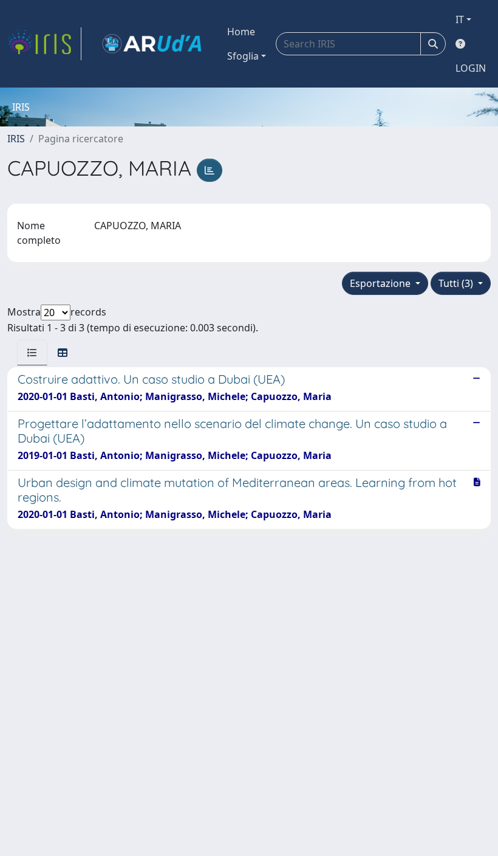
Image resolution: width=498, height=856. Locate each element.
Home (241, 31)
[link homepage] (44, 43)
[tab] (32, 352)
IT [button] (459, 19)
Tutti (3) (457, 283)
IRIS (16, 138)
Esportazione (381, 283)
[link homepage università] (152, 43)
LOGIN (470, 68)
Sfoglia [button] (243, 56)
